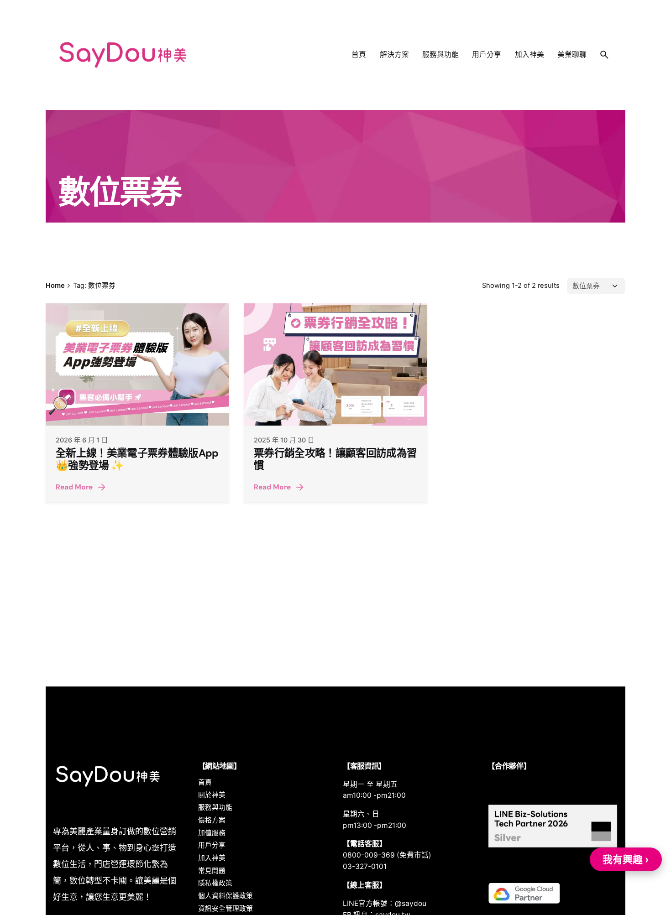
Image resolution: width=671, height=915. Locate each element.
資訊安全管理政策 (225, 909)
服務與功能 (215, 807)
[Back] (23, 133)
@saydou (410, 903)
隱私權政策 (215, 883)
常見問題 (211, 871)
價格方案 (211, 820)
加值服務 (211, 833)
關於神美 (211, 795)
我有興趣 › (626, 859)
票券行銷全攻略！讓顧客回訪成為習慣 (335, 459)
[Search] (604, 55)
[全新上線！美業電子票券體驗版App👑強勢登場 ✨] (137, 364)
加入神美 (211, 858)
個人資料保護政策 (225, 896)
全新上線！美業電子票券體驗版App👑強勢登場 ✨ (137, 459)
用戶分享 (211, 845)
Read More (74, 487)
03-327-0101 (365, 866)
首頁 (205, 782)
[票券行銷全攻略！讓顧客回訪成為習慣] (335, 364)
